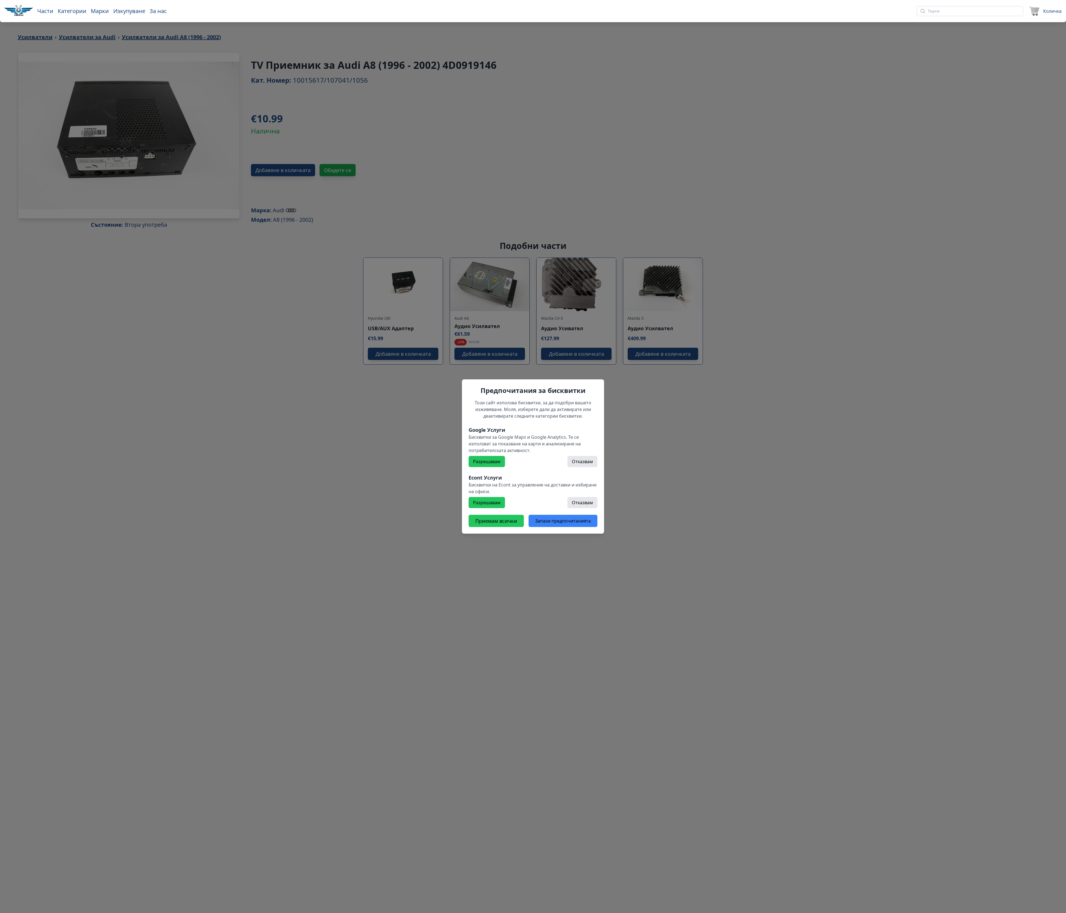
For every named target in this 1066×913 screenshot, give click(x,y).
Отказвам (582, 461)
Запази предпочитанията (563, 521)
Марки (100, 11)
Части (45, 11)
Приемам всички (496, 521)
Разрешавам (487, 461)
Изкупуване (129, 11)
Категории (72, 11)
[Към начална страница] (18, 10)
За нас (158, 11)
